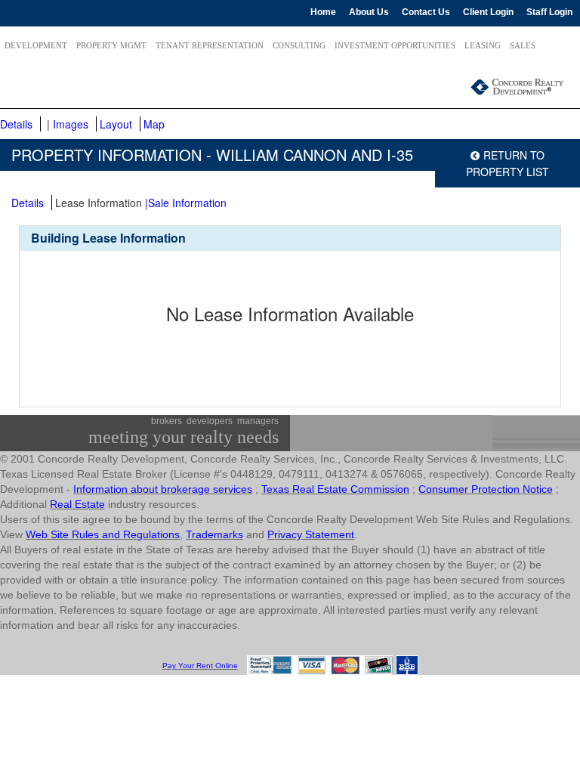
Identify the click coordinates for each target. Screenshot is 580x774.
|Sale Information (186, 202)
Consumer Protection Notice (485, 489)
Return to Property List (507, 163)
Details (16, 124)
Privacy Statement (310, 534)
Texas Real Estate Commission (335, 489)
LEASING (482, 45)
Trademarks (214, 534)
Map (154, 124)
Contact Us (426, 12)
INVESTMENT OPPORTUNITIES (395, 45)
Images (70, 124)
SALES (522, 45)
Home (323, 12)
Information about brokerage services (162, 489)
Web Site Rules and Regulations (103, 534)
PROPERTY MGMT (111, 45)
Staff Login (549, 12)
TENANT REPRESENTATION (210, 45)
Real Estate (77, 504)
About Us (369, 12)
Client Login (488, 12)
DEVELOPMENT (36, 45)
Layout (116, 124)
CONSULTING (299, 45)
